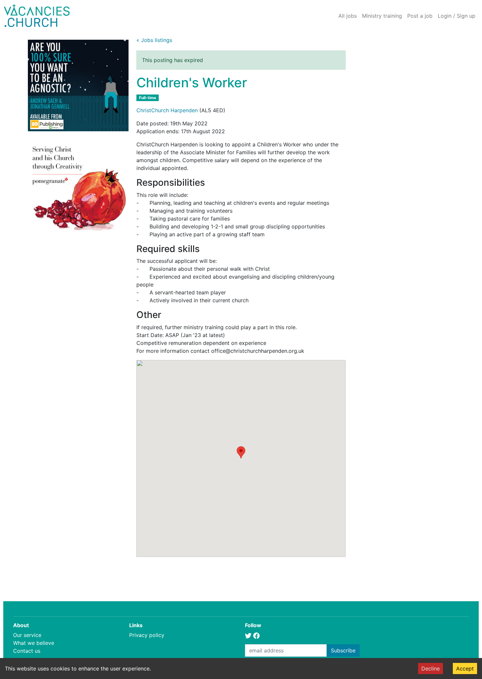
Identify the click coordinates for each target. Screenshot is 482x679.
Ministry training (382, 15)
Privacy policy (146, 635)
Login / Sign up (456, 15)
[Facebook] (256, 635)
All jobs (347, 15)
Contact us (26, 650)
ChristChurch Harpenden (167, 110)
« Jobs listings (154, 40)
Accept (465, 668)
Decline (430, 668)
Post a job (419, 15)
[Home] (37, 16)
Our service (27, 635)
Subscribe (343, 650)
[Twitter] (248, 635)
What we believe (33, 643)
